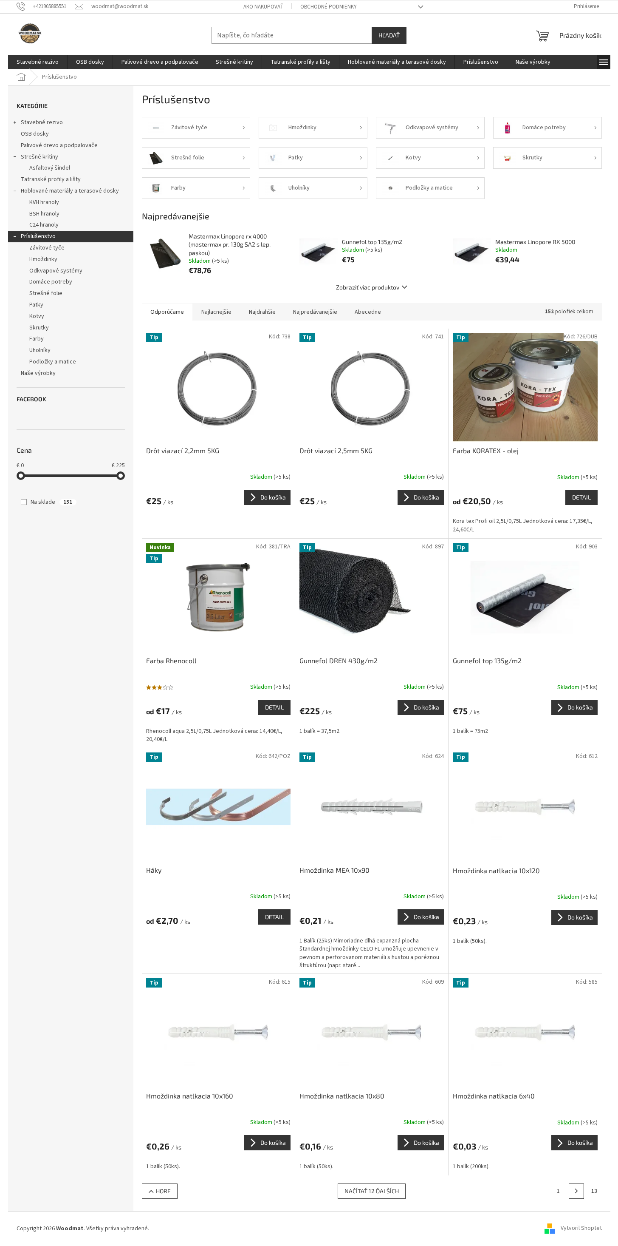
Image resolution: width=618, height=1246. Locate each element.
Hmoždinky (43, 259)
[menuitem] (37, 62)
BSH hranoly (44, 214)
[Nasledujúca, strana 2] (576, 1191)
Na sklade (51, 502)
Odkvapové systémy (55, 271)
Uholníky (40, 350)
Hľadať (389, 35)
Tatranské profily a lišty (51, 179)
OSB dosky (35, 134)
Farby (36, 339)
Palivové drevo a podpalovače (59, 145)
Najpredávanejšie (315, 312)
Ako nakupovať (263, 7)
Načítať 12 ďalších (371, 1191)
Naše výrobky (38, 373)
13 (594, 1191)
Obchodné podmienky (328, 7)
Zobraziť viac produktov (367, 287)
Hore (163, 1191)
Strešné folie (45, 293)
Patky (36, 305)
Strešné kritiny (39, 157)
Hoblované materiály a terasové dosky (70, 191)
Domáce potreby (50, 282)
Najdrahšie (262, 312)
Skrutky (39, 328)
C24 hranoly (44, 225)
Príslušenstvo (38, 236)
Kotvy (36, 316)
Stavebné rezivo (42, 122)
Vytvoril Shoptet (581, 1228)
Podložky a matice (52, 362)
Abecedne (368, 312)
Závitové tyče (47, 248)
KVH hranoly (44, 202)
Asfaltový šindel (49, 168)
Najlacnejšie (216, 312)
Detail (581, 497)
